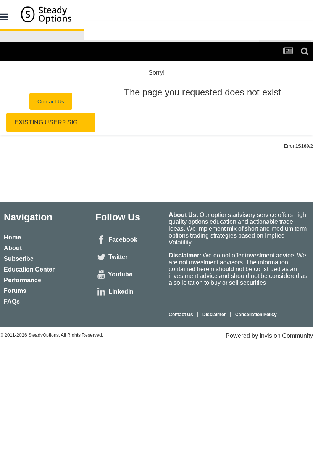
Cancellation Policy (256, 314)
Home (12, 237)
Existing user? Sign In (52, 122)
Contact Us (50, 101)
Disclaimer (214, 314)
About (13, 248)
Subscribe (19, 259)
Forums (15, 291)
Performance (22, 280)
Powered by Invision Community (269, 336)
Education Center (29, 269)
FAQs (12, 301)
